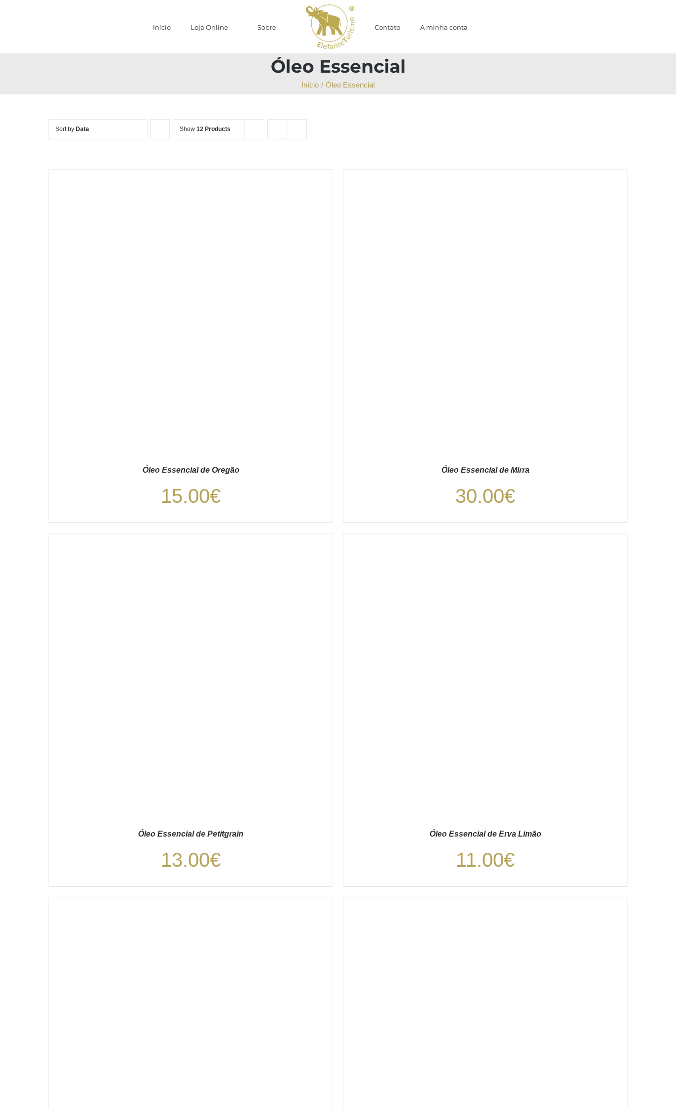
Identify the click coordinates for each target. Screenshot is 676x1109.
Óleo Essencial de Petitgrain (190, 834)
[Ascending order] (160, 129)
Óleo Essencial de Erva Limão (485, 834)
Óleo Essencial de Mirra (485, 470)
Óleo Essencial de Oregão (191, 470)
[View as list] (296, 129)
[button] (485, 26)
